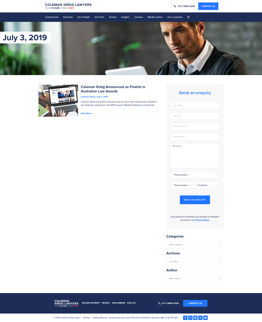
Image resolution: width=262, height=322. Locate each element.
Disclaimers (118, 302)
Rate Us (131, 302)
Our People (84, 17)
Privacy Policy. (203, 220)
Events (112, 17)
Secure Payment (91, 302)
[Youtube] (205, 318)
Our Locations (175, 17)
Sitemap (86, 317)
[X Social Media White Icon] (200, 318)
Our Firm (99, 17)
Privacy (106, 302)
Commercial (51, 17)
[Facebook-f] (185, 318)
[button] (188, 17)
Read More (86, 113)
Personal (68, 17)
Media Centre (155, 17)
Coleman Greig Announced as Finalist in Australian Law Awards (113, 89)
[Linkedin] (195, 318)
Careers (138, 17)
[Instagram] (190, 318)
